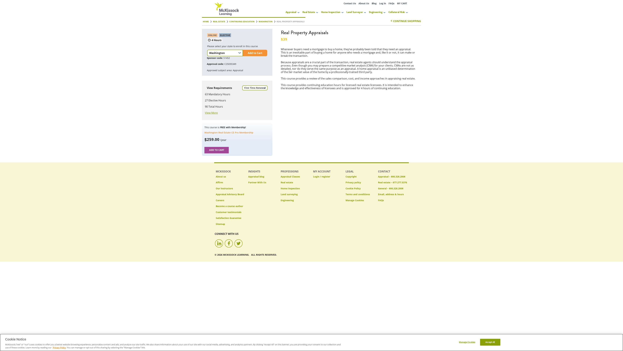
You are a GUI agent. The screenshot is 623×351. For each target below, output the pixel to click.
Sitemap (220, 224)
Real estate (287, 182)
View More (211, 113)
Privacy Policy (59, 347)
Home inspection (290, 188)
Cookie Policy (353, 188)
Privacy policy (353, 182)
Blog (374, 3)
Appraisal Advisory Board (230, 194)
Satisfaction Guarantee (228, 218)
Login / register (321, 176)
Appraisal (291, 12)
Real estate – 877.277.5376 (392, 182)
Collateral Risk (396, 12)
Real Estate (308, 12)
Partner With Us (257, 182)
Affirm (219, 182)
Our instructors (224, 188)
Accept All (490, 342)
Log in (382, 3)
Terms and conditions (358, 194)
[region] (311, 342)
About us (221, 176)
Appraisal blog (256, 176)
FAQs (391, 3)
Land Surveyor (354, 12)
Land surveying (289, 194)
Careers (220, 200)
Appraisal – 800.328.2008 (391, 176)
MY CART (402, 3)
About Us (364, 3)
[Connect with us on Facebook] (229, 243)
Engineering (375, 12)
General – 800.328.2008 (390, 188)
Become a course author (229, 206)
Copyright (351, 176)
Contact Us (350, 3)
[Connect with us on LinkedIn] (219, 243)
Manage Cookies (355, 200)
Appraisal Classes (290, 176)
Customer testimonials (228, 212)
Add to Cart (255, 53)
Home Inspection (330, 12)
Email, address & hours (391, 194)
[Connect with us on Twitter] (238, 243)
